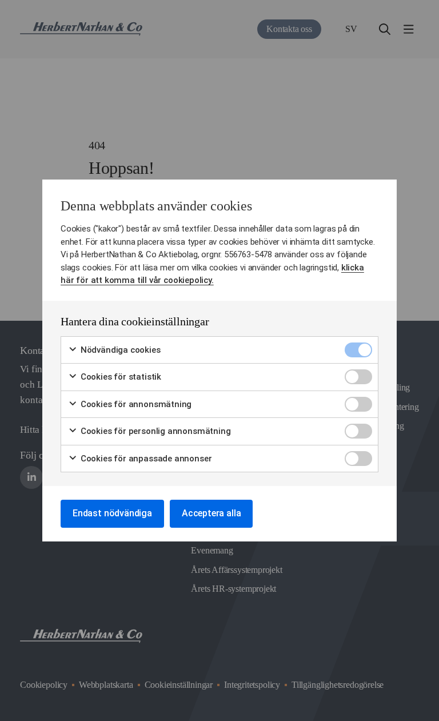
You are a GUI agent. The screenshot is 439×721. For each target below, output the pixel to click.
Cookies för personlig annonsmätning (154, 431)
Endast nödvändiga (112, 513)
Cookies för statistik (119, 377)
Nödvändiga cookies (119, 350)
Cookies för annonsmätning (134, 404)
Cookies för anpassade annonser (144, 458)
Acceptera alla (211, 513)
